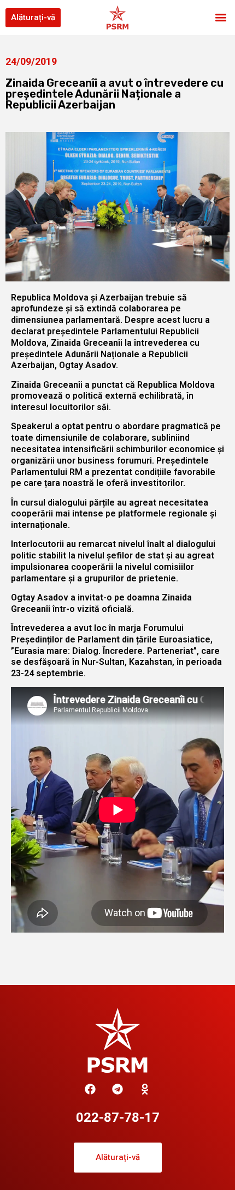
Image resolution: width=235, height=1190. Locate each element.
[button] (221, 18)
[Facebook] (90, 1089)
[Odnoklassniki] (145, 1089)
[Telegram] (117, 1089)
